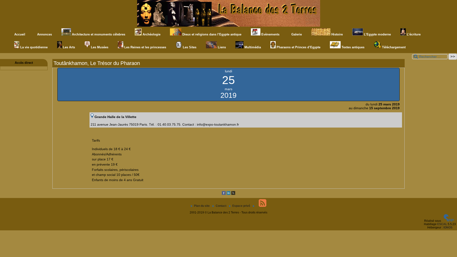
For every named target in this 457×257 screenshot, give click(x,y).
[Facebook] (224, 194)
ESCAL (442, 224)
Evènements (269, 34)
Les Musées (99, 47)
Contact (221, 206)
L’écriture (413, 34)
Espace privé (241, 206)
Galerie (296, 34)
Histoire (336, 34)
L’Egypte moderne (377, 34)
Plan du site (202, 206)
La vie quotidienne (33, 47)
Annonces (44, 34)
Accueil (19, 34)
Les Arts (68, 47)
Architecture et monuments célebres (98, 34)
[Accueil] (228, 25)
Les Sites (189, 47)
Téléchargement (393, 47)
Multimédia (252, 47)
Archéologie (151, 34)
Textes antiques (352, 47)
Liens (221, 47)
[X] (233, 194)
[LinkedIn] (228, 194)
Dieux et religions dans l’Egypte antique (211, 34)
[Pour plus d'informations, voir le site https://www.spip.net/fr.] (449, 220)
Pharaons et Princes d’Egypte (298, 47)
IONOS (447, 227)
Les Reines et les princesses (144, 47)
